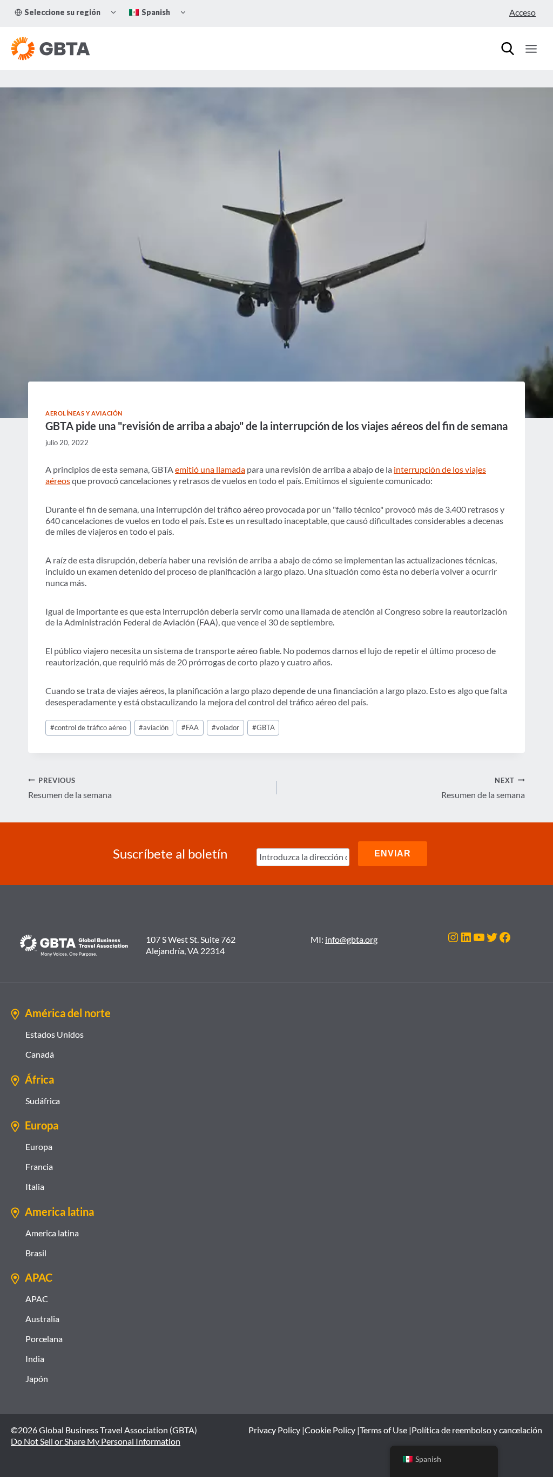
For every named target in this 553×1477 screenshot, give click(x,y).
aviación (153, 727)
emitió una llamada (210, 469)
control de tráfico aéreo (88, 727)
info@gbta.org (351, 939)
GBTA (263, 727)
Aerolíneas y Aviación (84, 413)
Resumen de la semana (70, 788)
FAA (190, 727)
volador (225, 727)
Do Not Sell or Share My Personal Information (95, 1441)
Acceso (522, 12)
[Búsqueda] (507, 48)
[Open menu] (531, 48)
